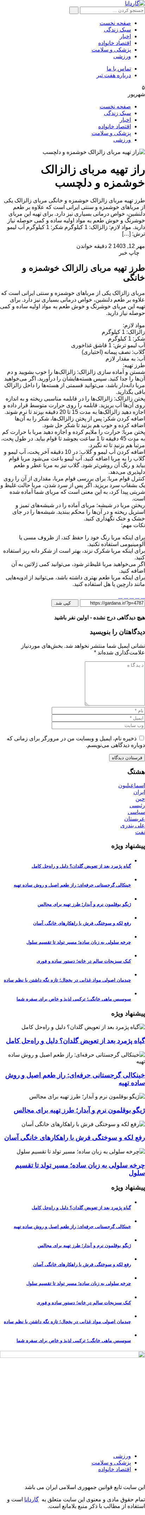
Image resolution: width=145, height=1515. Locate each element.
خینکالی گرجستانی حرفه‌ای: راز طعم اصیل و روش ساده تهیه (72, 885)
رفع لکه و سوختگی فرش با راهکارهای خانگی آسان (82, 923)
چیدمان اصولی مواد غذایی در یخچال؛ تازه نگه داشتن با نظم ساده (67, 980)
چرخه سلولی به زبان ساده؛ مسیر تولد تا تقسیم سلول (78, 942)
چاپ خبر (130, 253)
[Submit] (73, 10)
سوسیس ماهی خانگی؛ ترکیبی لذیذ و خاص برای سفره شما (74, 999)
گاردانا (31, 1499)
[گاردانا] (135, 3)
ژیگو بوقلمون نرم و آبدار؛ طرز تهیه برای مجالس (84, 904)
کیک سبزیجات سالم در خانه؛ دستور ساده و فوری (84, 961)
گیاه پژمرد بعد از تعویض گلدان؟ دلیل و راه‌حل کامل (81, 866)
